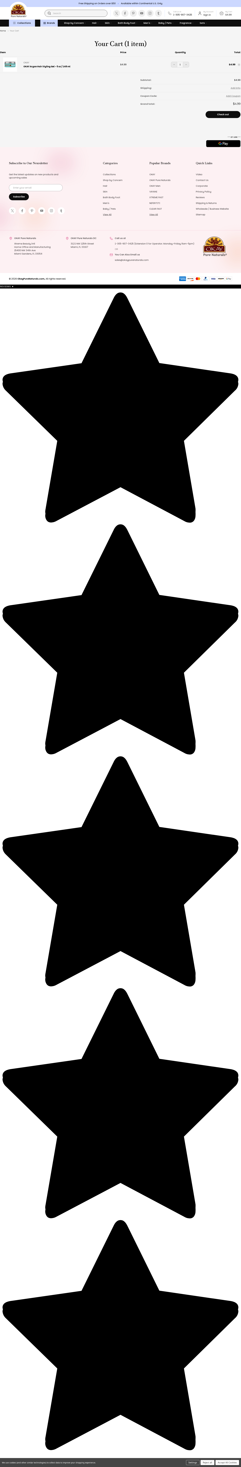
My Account (208, 11)
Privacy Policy (203, 191)
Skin (107, 23)
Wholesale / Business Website (212, 208)
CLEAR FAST (155, 208)
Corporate (202, 186)
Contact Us (202, 180)
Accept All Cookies (227, 1462)
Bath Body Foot (126, 23)
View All (107, 214)
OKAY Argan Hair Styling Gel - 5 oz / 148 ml (46, 66)
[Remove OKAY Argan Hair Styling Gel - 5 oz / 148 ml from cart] (239, 64)
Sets (202, 23)
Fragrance (185, 23)
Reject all (207, 1462)
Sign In (207, 15)
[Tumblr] (158, 13)
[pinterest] (133, 13)
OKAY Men (154, 186)
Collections (24, 23)
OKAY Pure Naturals (159, 180)
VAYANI (153, 191)
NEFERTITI (154, 203)
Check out (223, 114)
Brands (51, 23)
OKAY (152, 174)
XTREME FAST (156, 197)
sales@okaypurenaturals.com (132, 260)
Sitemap (200, 214)
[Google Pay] (223, 143)
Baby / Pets (165, 23)
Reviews (200, 197)
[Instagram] (150, 13)
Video (199, 174)
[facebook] (124, 13)
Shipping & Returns (206, 203)
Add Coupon (233, 96)
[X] (116, 13)
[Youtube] (141, 13)
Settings (192, 1462)
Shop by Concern (74, 23)
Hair (94, 23)
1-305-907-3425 (182, 14)
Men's (147, 23)
